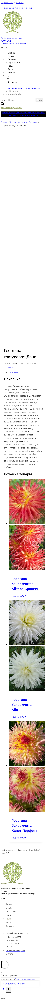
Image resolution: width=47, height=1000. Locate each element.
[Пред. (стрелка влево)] (2, 998)
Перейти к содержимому (12, 2)
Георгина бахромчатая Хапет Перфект (24, 825)
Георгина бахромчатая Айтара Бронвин (25, 584)
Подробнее (17, 596)
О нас (7, 77)
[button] (4, 47)
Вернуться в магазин (25, 979)
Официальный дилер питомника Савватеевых (23, 88)
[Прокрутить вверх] (3, 989)
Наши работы (9, 67)
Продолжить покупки (14, 983)
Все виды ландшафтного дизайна (13, 43)
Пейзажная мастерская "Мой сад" (16, 7)
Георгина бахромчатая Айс (23, 705)
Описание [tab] (13, 372)
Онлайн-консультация (13, 61)
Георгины (8, 367)
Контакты (12, 82)
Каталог (11, 72)
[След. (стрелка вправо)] (4, 998)
